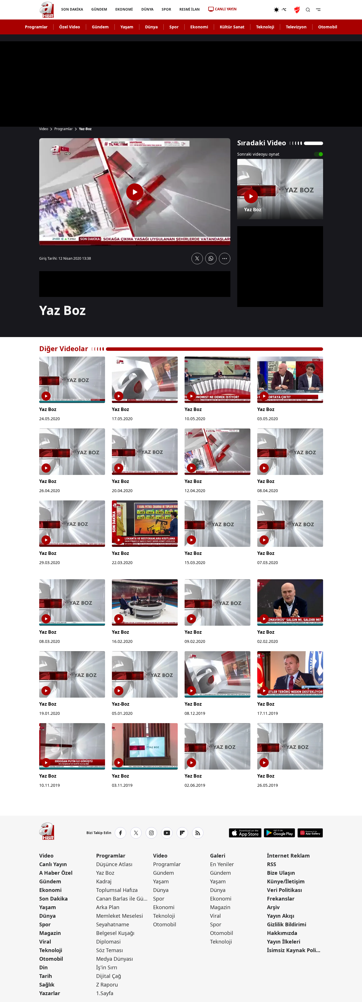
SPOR (166, 9)
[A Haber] (46, 9)
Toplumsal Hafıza (117, 889)
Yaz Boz (105, 872)
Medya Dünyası (114, 958)
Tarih (45, 975)
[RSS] (197, 833)
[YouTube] (167, 833)
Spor (174, 27)
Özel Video (69, 27)
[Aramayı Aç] (307, 9)
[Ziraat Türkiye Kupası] (297, 9)
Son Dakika (53, 898)
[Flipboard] (182, 833)
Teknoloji (265, 27)
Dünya (151, 27)
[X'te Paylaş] (197, 258)
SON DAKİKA (72, 9)
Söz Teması (109, 950)
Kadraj (104, 881)
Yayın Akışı (280, 915)
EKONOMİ (124, 9)
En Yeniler (222, 864)
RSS (271, 864)
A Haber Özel (55, 872)
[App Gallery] (310, 832)
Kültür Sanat (232, 27)
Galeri (217, 855)
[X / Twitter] (136, 833)
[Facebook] (120, 833)
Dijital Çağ (108, 975)
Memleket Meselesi (119, 915)
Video (43, 129)
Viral (45, 941)
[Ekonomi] (255, 10)
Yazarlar (49, 993)
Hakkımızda (282, 932)
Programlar (36, 27)
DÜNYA (147, 9)
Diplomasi (108, 941)
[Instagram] (151, 833)
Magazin (50, 932)
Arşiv (273, 907)
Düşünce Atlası (114, 864)
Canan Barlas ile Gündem (124, 898)
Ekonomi (199, 27)
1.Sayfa (104, 993)
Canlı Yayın (53, 864)
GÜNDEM (99, 9)
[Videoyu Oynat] (134, 192)
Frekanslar (280, 898)
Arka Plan (107, 907)
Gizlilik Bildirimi (286, 924)
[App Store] (245, 832)
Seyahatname (112, 924)
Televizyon (296, 27)
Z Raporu (107, 984)
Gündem (100, 27)
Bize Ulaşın (281, 872)
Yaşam (126, 27)
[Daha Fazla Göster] (224, 258)
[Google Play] (279, 832)
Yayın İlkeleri (283, 941)
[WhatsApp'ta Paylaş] (211, 258)
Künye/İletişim (286, 881)
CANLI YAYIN (226, 9)
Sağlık (46, 984)
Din (43, 967)
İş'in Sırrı (106, 967)
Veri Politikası (284, 889)
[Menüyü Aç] (318, 9)
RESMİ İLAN (189, 9)
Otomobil (327, 27)
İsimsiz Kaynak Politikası (295, 950)
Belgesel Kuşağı (115, 932)
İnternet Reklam (288, 855)
